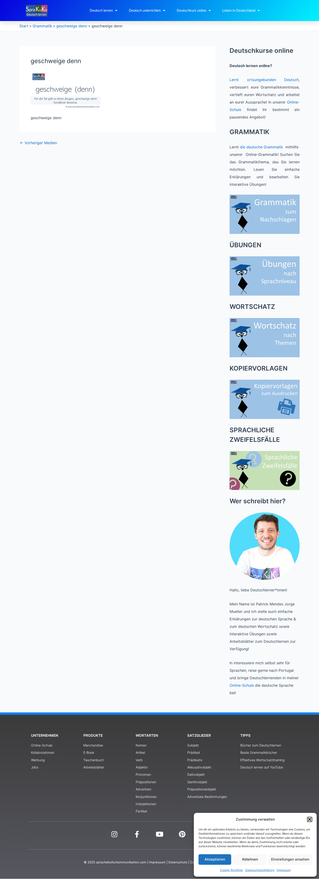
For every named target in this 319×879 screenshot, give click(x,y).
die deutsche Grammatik (261, 147)
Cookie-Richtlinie (231, 870)
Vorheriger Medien (38, 143)
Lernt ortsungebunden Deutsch (264, 79)
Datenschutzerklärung (259, 870)
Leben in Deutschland (238, 10)
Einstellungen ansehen (290, 859)
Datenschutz (177, 862)
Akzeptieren (215, 859)
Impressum (284, 870)
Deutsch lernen (101, 10)
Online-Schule (242, 685)
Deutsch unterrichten (145, 10)
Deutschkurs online (191, 10)
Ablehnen (250, 859)
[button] (309, 819)
